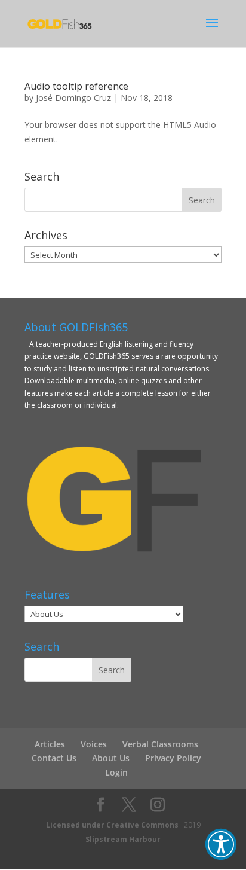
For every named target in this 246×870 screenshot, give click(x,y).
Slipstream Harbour (123, 839)
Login (116, 772)
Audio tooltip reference (76, 86)
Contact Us (54, 758)
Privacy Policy (173, 758)
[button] (221, 844)
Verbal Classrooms (160, 744)
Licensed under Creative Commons (112, 825)
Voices (94, 744)
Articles (50, 744)
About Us (111, 758)
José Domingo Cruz (73, 97)
